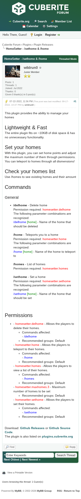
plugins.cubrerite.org (57, 436)
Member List (63, 21)
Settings (52, 26)
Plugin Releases (43, 44)
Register (50, 34)
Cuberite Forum (11, 44)
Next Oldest (11, 459)
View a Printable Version (19, 472)
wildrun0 (31, 67)
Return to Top (72, 491)
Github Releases (32, 428)
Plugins (27, 44)
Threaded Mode (68, 59)
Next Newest (30, 459)
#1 (75, 101)
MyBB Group (44, 491)
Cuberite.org (21, 21)
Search (42, 21)
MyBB (18, 491)
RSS (59, 491)
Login (38, 34)
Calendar (32, 26)
